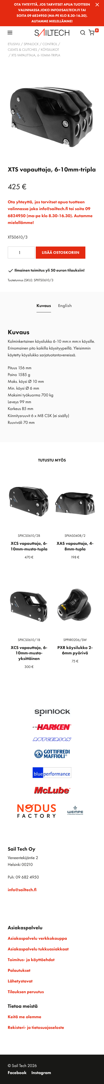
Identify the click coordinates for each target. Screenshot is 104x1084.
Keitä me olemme (24, 1017)
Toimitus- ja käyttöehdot (31, 960)
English (65, 305)
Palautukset (19, 970)
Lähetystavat (20, 981)
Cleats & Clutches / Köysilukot (33, 50)
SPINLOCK (31, 44)
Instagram (41, 1072)
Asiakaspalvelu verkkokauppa (37, 938)
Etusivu (14, 44)
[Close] (97, 4)
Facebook (17, 1072)
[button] (10, 32)
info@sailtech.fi (22, 890)
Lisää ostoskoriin (60, 252)
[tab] (43, 305)
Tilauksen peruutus (26, 992)
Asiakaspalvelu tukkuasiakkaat (38, 949)
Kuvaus (44, 305)
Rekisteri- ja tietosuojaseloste (36, 1027)
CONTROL (49, 44)
